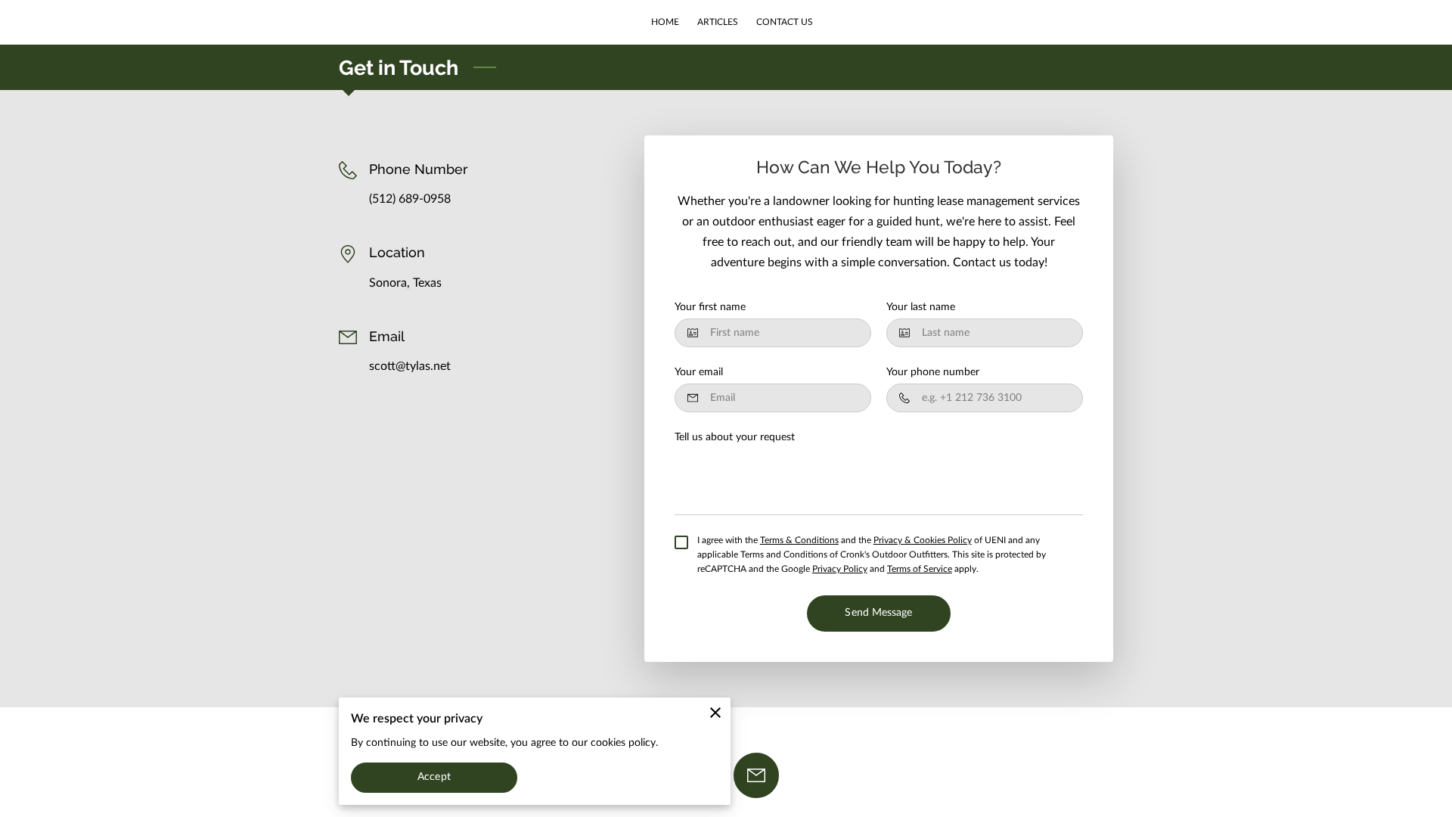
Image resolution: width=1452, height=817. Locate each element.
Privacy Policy (839, 568)
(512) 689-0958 (410, 199)
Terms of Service (919, 568)
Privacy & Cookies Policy (922, 540)
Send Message (878, 612)
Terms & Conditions (799, 540)
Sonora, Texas (405, 283)
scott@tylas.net (410, 366)
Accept (434, 777)
